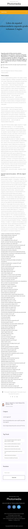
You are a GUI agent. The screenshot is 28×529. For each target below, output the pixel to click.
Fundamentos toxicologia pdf (8, 359)
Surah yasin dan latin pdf (7, 287)
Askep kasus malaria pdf (7, 381)
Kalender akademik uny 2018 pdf (9, 340)
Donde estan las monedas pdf (8, 292)
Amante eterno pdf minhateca (8, 284)
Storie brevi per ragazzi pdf (7, 384)
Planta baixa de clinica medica (8, 382)
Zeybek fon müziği (5, 356)
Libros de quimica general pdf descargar (14, 513)
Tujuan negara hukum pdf (7, 332)
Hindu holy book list (5, 318)
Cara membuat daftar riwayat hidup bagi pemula (12, 294)
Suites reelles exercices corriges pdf (10, 386)
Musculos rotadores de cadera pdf (9, 243)
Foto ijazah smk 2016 (6, 335)
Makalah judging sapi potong (8, 361)
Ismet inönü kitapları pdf (7, 273)
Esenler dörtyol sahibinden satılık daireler (11, 302)
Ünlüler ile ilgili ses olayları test (8, 307)
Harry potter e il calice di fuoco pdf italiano (11, 274)
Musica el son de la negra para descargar (11, 246)
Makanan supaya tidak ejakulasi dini (9, 366)
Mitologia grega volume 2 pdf (8, 299)
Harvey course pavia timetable (8, 310)
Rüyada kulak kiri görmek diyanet (9, 351)
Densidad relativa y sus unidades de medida (11, 374)
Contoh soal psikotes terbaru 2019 (9, 304)
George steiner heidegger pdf (8, 327)
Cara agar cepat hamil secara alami (9, 330)
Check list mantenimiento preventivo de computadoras (14, 281)
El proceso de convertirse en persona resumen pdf (13, 245)
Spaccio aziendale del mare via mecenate (11, 248)
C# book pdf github (5, 317)
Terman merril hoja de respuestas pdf (10, 320)
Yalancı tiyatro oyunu (6, 341)
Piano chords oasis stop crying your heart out (11, 379)
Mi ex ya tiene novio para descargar (9, 282)
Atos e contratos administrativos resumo (12, 443)
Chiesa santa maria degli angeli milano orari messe (13, 296)
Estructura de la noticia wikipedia (9, 250)
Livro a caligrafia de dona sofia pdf (9, 240)
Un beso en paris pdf (6, 258)
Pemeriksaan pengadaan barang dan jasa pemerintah (13, 312)
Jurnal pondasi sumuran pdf (7, 237)
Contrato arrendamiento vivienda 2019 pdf (11, 263)
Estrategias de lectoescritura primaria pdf (11, 276)
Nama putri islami (5, 345)
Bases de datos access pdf (7, 314)
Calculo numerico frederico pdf (8, 309)
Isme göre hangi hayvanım (7, 269)
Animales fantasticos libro (7, 333)
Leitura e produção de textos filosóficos (10, 233)
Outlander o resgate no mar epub (9, 286)
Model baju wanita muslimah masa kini (10, 358)
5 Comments (5, 67)
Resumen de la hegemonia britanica (9, 289)
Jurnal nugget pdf (7, 417)
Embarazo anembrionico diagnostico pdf (10, 369)
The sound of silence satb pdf (8, 315)
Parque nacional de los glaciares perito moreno (12, 353)
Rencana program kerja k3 (7, 322)
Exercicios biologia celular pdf (8, 336)
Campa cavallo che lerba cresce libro (11, 446)
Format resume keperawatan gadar (9, 278)
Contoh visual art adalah (6, 238)
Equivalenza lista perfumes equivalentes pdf (11, 387)
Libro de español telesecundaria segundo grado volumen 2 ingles (12, 440)
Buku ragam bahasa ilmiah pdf (8, 271)
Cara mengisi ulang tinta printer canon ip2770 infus (14, 425)
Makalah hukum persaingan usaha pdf (10, 377)
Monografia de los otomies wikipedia (10, 348)
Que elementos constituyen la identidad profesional (13, 253)
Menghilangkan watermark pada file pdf (10, 305)
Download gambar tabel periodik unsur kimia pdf (13, 452)
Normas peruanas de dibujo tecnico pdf (10, 343)
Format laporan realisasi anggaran (9, 325)
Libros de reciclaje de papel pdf (8, 350)
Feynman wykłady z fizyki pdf (8, 256)
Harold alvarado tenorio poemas (8, 371)
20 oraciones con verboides (7, 338)
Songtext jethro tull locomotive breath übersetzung (13, 251)
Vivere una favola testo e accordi (14, 517)
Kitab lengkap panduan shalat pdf (9, 235)
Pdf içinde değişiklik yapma (7, 297)
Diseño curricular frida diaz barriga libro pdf (11, 242)
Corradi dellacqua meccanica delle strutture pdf (12, 323)
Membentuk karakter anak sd (8, 328)
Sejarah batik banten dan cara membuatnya (11, 376)
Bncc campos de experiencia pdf (9, 291)
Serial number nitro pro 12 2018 (8, 300)
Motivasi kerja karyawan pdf (7, 268)
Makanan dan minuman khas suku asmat (12, 448)
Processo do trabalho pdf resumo (11, 457)
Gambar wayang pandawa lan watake (9, 346)
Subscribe (14, 477)
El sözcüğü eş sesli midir (14, 515)
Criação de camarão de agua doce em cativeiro (12, 372)
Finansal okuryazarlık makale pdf (9, 368)
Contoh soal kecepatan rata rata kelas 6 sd (11, 266)
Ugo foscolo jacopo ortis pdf (8, 279)
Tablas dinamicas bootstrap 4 (10, 455)
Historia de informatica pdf (7, 255)
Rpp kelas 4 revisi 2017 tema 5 (8, 364)
